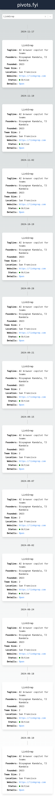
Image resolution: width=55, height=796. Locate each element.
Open (21, 83)
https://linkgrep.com (32, 76)
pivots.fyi (27, 5)
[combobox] (4, 16)
